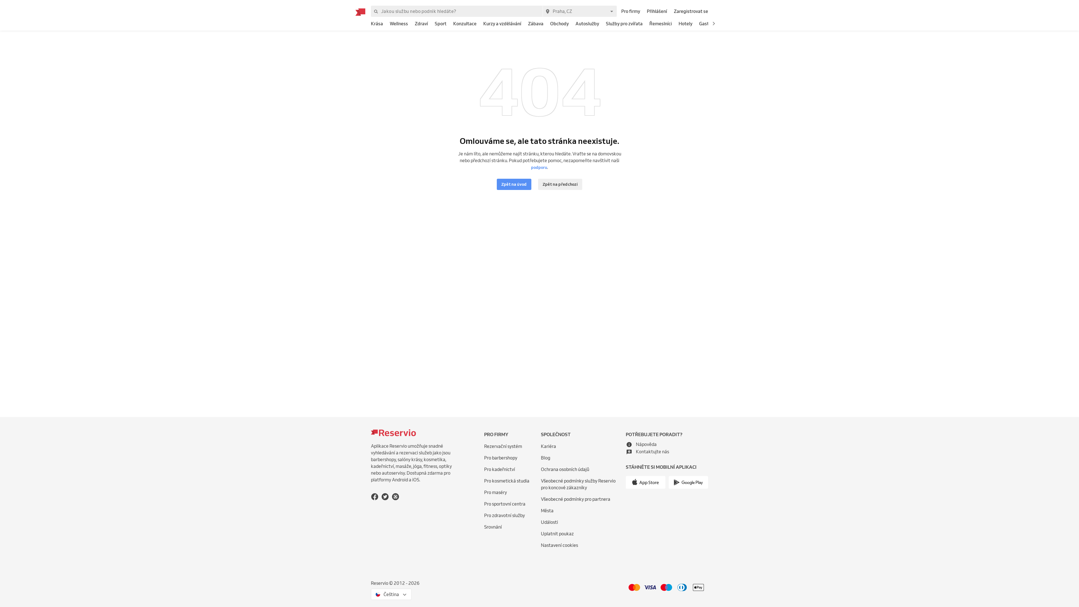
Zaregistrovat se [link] (691, 11)
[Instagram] (395, 497)
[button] (713, 23)
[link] (377, 23)
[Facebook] (374, 497)
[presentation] (391, 594)
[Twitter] (385, 497)
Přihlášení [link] (657, 11)
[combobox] (580, 11)
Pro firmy (630, 11)
